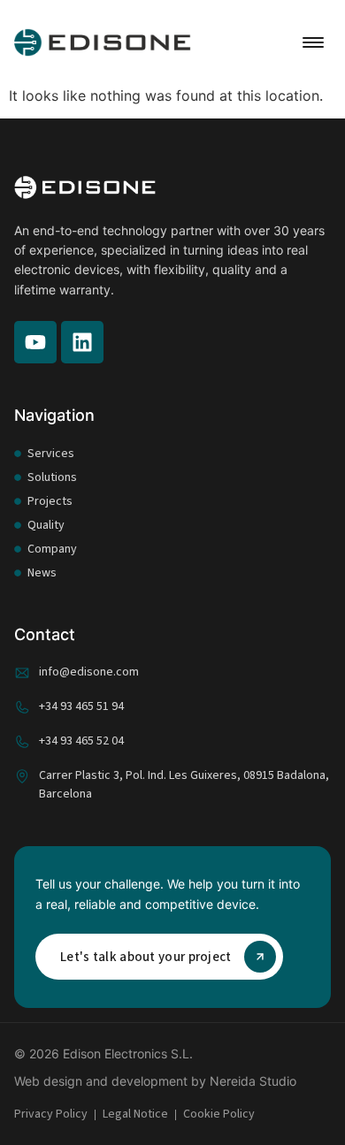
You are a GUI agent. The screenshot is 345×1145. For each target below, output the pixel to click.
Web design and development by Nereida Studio (155, 1080)
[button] (313, 42)
